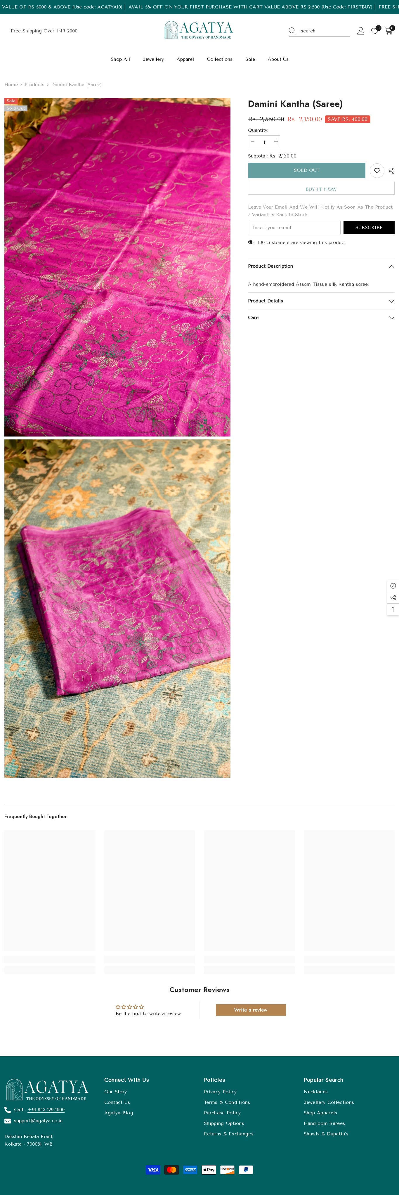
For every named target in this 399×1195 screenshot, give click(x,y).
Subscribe (369, 227)
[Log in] (361, 31)
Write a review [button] (250, 1010)
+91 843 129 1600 (46, 1109)
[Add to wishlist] (377, 170)
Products (34, 84)
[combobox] (325, 31)
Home (11, 84)
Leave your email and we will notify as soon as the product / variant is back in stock (320, 210)
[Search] (319, 31)
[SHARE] (389, 171)
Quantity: (258, 130)
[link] (50, 959)
